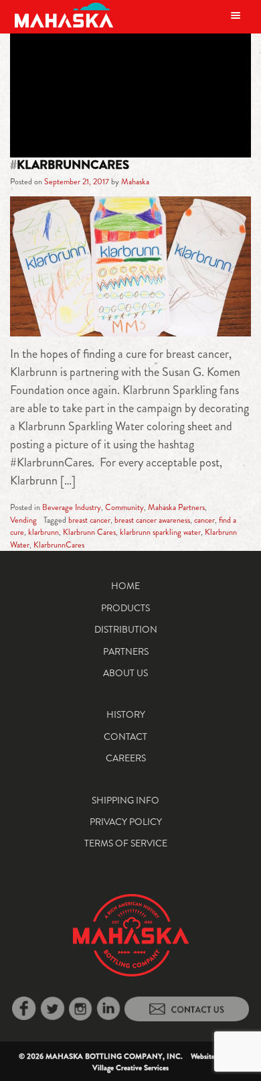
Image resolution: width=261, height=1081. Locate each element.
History (125, 714)
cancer (204, 520)
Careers (126, 758)
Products (125, 608)
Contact (125, 736)
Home (125, 585)
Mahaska (135, 182)
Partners (126, 651)
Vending (23, 520)
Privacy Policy (126, 821)
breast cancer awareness (152, 520)
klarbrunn (43, 532)
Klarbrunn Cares (89, 532)
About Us (125, 673)
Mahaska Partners (176, 507)
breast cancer (89, 520)
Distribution (125, 629)
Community (124, 507)
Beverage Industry (71, 507)
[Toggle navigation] (235, 15)
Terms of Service (125, 843)
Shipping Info (125, 800)
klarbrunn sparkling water (160, 532)
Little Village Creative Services (167, 1062)
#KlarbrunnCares (69, 165)
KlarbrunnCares (58, 545)
